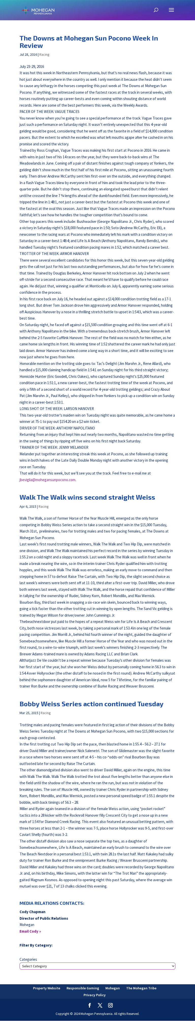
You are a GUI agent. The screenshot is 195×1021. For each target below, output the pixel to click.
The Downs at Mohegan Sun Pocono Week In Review (89, 41)
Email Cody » (30, 931)
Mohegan (112, 988)
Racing (44, 54)
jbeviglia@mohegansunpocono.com (47, 479)
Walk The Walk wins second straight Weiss (87, 497)
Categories (28, 959)
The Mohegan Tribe (141, 988)
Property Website (46, 988)
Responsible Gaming (83, 988)
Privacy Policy (95, 995)
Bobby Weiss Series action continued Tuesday (92, 704)
